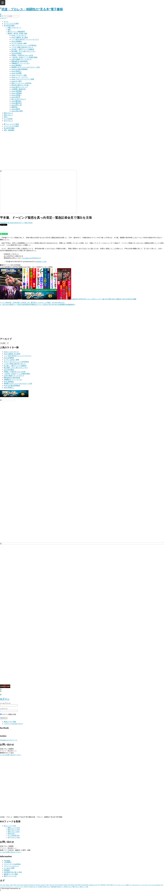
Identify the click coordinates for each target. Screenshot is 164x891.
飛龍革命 (14, 107)
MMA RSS (11, 833)
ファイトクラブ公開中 (11, 23)
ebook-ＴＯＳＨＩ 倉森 (19, 75)
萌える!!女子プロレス (18, 99)
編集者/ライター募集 (11, 874)
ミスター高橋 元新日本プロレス (22, 47)
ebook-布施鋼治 (16, 41)
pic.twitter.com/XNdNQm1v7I (31, 258)
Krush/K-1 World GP (41, 885)
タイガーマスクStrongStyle (154, 885)
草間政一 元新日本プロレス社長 (22, 55)
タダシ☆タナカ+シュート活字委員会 (24, 45)
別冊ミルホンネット (14, 27)
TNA (96, 885)
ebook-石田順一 (16, 95)
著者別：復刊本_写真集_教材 (17, 33)
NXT (53, 885)
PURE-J (66, 885)
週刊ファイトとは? (10, 876)
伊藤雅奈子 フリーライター (20, 63)
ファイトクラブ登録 (12, 124)
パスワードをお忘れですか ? (13, 723)
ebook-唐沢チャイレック (19, 87)
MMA (6, 117)
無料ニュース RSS (14, 828)
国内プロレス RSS (14, 830)
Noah (50, 885)
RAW (69, 885)
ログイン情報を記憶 (9, 714)
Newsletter (7, 860)
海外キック (82, 886)
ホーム (6, 21)
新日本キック (60, 886)
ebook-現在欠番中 (17, 111)
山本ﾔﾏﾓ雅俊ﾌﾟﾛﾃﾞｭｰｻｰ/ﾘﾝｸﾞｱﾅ (21, 59)
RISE (76, 885)
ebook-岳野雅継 (16, 91)
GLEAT (18, 885)
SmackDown (92, 885)
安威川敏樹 (54, 886)
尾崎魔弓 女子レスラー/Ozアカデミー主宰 (25, 67)
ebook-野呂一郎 (16, 105)
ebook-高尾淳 (15, 109)
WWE (108, 885)
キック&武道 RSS (13, 835)
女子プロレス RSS (14, 837)
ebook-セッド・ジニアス (19, 77)
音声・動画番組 (9, 130)
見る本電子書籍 (9, 25)
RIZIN (30, 223)
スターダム (144, 885)
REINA (73, 885)
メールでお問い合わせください (10, 755)
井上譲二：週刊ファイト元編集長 (22, 49)
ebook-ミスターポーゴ (18, 35)
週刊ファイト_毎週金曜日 (16, 31)
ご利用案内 (7, 862)
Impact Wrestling (24, 885)
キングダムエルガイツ (135, 885)
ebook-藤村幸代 (16, 103)
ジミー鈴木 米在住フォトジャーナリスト (25, 39)
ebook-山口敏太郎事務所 (19, 69)
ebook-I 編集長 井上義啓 (19, 37)
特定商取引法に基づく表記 (13, 872)
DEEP (14, 885)
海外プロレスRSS (13, 831)
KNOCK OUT (32, 885)
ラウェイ (21, 886)
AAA (1, 885)
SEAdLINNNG (84, 885)
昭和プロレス (76, 886)
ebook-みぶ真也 (16, 81)
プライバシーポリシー (11, 866)
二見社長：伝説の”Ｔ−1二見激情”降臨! (24, 57)
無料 (9, 29)
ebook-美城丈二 (16, 71)
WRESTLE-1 (103, 885)
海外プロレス (8, 115)
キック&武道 (8, 118)
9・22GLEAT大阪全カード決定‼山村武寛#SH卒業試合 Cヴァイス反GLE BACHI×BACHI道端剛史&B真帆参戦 (37, 304)
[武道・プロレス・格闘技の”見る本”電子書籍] (31, 9)
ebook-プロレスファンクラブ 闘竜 (22, 79)
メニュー (3, 18)
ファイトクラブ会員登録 (12, 864)
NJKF (47, 885)
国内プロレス (8, 113)
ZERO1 (112, 885)
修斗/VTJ (26, 886)
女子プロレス (8, 120)
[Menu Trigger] (2, 2)
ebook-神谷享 (15, 97)
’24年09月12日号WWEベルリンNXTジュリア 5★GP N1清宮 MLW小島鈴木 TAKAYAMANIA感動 (103, 299)
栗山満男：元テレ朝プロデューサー (23, 51)
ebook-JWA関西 (16, 73)
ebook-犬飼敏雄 (16, 93)
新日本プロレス (68, 886)
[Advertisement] (82, 146)
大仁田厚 (40, 886)
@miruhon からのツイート (8, 740)
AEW (4, 885)
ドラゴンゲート (10, 886)
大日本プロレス (46, 886)
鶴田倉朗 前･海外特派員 (19, 61)
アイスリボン (117, 885)
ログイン (4, 699)
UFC (99, 885)
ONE (56, 885)
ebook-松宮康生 (16, 53)
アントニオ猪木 (125, 885)
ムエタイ (16, 886)
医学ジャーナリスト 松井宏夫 (21, 83)
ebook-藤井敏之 (16, 101)
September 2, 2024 (40, 261)
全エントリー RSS (10, 826)
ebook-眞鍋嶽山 (16, 65)
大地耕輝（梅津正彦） (19, 89)
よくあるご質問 (9, 868)
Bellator (7, 885)
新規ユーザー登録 (10, 721)
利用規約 (7, 870)
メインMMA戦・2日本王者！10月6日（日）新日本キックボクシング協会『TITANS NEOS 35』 (33, 302)
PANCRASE (60, 885)
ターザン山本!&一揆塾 (19, 43)
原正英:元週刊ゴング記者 (19, 85)
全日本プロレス (33, 886)
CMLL (11, 885)
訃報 (87, 886)
